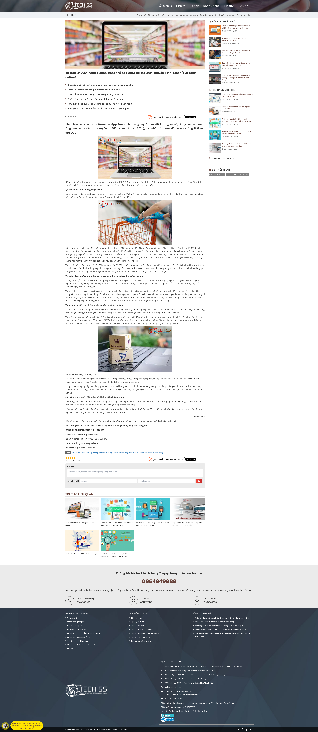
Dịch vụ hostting (137, 621)
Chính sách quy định (75, 621)
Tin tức (229, 6)
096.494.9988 (176, 687)
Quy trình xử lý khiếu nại (77, 641)
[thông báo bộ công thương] (207, 719)
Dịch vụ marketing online (141, 641)
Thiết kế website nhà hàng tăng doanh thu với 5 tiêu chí (95, 99)
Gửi (199, 481)
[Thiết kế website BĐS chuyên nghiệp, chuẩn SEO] (82, 509)
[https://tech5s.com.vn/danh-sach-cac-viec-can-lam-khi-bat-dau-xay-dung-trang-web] (215, 42)
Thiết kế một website (144, 401)
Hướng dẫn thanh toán (76, 629)
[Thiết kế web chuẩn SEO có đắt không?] (82, 540)
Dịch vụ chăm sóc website (141, 637)
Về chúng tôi (72, 618)
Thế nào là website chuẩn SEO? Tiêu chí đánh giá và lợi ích (237, 95)
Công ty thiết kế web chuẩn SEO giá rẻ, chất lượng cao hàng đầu (187, 523)
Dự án (195, 6)
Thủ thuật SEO (231, 174)
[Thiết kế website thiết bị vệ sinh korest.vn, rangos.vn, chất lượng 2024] (117, 509)
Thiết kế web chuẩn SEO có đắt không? (81, 554)
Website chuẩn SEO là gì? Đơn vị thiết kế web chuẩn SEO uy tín (152, 523)
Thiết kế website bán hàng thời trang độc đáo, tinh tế (94, 89)
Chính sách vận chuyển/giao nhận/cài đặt (84, 633)
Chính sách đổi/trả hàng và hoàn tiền (82, 645)
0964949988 (159, 581)
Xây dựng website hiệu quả (101, 452)
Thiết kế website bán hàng (151, 452)
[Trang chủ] (78, 6)
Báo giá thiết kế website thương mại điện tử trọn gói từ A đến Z (236, 64)
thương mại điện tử (216, 174)
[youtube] (246, 729)
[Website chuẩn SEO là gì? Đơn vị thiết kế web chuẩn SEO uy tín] (153, 509)
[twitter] (250, 729)
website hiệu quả (128, 389)
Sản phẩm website (138, 618)
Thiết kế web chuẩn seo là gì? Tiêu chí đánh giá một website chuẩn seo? (116, 555)
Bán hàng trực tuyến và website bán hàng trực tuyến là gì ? (236, 51)
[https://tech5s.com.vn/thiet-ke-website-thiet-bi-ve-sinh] (215, 123)
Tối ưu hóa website (80, 452)
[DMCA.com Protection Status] (207, 715)
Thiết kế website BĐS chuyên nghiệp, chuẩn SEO (236, 107)
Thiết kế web (243, 174)
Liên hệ (243, 6)
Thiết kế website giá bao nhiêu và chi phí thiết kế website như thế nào (236, 27)
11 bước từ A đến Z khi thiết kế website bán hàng (234, 39)
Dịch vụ (181, 6)
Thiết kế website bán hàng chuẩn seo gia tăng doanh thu (96, 94)
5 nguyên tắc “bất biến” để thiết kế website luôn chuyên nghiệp (99, 108)
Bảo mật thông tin (74, 625)
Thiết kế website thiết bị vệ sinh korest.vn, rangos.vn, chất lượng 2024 (117, 523)
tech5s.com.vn (176, 698)
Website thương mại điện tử (126, 452)
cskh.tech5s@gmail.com (184, 691)
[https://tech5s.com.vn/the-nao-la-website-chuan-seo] (215, 98)
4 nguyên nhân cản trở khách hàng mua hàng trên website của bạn (101, 85)
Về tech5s (165, 6)
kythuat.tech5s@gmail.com (187, 694)
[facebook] (238, 729)
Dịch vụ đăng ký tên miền (141, 629)
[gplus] (242, 729)
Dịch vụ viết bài (137, 625)
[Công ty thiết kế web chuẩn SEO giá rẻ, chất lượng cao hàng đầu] (188, 509)
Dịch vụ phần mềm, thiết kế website (145, 633)
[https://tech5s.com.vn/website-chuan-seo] (215, 135)
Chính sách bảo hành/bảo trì (78, 637)
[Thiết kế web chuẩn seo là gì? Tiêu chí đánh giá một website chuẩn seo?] (117, 540)
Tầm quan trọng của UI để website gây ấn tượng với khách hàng (100, 103)
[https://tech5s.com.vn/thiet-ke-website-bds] (215, 110)
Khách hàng (211, 6)
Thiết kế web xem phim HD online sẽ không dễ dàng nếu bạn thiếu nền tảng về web (236, 77)
